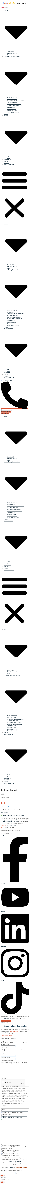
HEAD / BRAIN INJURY (12, 102)
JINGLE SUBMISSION (9, 164)
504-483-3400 (11, 826)
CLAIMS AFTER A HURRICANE (14, 105)
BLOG (8, 158)
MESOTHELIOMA (11, 109)
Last (21, 1050)
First (3, 1050)
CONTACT (7, 161)
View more (4, 1178)
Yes (5, 1107)
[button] (14, 194)
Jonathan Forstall (12, 53)
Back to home (5, 812)
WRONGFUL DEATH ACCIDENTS (15, 100)
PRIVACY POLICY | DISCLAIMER (17, 1160)
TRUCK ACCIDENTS (12, 99)
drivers (11, 821)
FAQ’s (8, 156)
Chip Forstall (10, 51)
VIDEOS (6, 114)
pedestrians (5, 821)
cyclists (16, 821)
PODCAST (6, 163)
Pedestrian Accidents (13, 112)
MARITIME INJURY (11, 107)
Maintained (10, 1167)
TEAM (8, 55)
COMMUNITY (7, 159)
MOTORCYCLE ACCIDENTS (14, 104)
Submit (3, 1109)
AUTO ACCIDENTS (12, 97)
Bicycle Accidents (12, 110)
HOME (2, 794)
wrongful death (13, 820)
